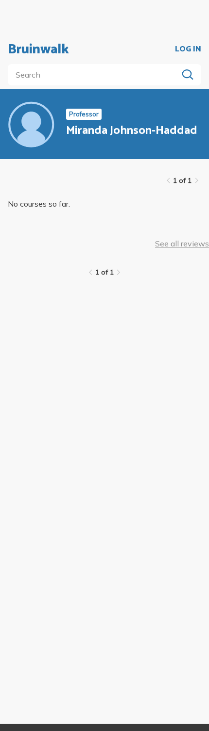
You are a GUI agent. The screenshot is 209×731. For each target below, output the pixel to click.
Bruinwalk (38, 49)
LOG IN (188, 49)
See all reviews (182, 243)
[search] (95, 74)
